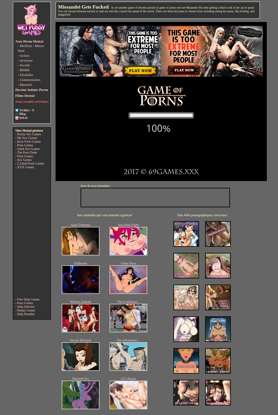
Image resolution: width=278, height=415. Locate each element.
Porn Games (25, 145)
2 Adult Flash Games (30, 163)
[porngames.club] (218, 404)
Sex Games (24, 160)
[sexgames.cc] (186, 309)
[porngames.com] (186, 372)
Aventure (26, 60)
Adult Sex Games (28, 149)
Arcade (25, 65)
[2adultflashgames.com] (186, 277)
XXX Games (25, 167)
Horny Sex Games (29, 134)
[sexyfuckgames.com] (186, 245)
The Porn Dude (27, 152)
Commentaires (30, 80)
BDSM (24, 70)
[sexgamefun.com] (186, 404)
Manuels (26, 85)
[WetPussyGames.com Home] (31, 36)
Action (24, 56)
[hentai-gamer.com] (218, 372)
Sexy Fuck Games (29, 141)
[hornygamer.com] (218, 341)
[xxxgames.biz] (186, 341)
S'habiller (26, 75)
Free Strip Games (28, 299)
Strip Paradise (26, 314)
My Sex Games (27, 138)
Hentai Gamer (26, 310)
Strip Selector (25, 306)
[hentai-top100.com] (218, 277)
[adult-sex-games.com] (218, 309)
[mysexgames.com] (218, 245)
